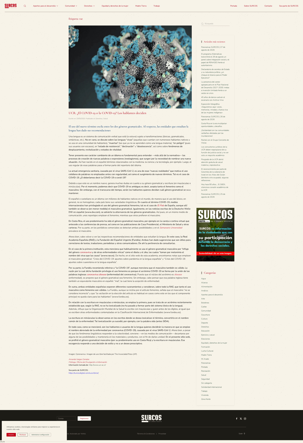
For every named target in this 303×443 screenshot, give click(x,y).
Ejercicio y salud (207, 335)
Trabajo (157, 6)
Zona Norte (205, 399)
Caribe (204, 306)
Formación (205, 347)
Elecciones (205, 339)
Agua (203, 278)
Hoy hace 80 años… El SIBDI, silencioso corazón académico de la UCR (214, 187)
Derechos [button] (88, 6)
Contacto (268, 6)
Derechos (99, 118)
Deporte (204, 323)
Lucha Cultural (207, 351)
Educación (205, 331)
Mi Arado (205, 359)
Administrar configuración (40, 435)
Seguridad (205, 379)
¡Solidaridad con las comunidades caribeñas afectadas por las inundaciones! (215, 133)
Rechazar (23, 435)
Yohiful (83, 434)
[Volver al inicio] (11, 6)
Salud (105, 118)
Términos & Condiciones (146, 434)
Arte (203, 298)
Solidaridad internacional (211, 387)
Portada (233, 6)
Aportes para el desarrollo (212, 294)
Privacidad (162, 434)
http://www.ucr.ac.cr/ (97, 365)
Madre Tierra (140, 6)
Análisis (204, 290)
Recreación (205, 371)
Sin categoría (206, 383)
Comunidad (206, 310)
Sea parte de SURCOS (288, 6)
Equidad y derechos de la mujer (115, 6)
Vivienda (204, 395)
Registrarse (84, 418)
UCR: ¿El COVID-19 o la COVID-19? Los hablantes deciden (107, 113)
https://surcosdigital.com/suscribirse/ (84, 373)
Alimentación (206, 286)
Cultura (204, 319)
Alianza (204, 282)
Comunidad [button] (70, 6)
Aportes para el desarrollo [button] (44, 6)
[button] (25, 6)
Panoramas (206, 363)
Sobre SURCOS (250, 6)
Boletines (205, 302)
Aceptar (11, 435)
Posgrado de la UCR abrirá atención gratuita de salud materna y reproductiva (212, 162)
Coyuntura (205, 314)
